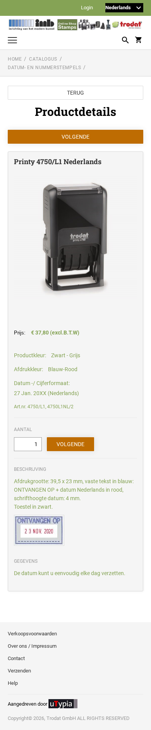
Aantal (23, 429)
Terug (75, 93)
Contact (16, 658)
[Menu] (12, 41)
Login (87, 7)
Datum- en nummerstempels (44, 67)
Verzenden (19, 671)
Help (13, 683)
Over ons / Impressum (32, 646)
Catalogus (43, 59)
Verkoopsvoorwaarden (32, 634)
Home (15, 59)
